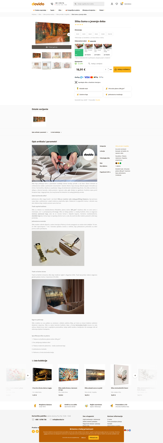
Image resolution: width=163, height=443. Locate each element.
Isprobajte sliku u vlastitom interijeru (89, 82)
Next (69, 34)
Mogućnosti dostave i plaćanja (91, 424)
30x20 (77, 34)
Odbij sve (83, 437)
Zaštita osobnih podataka (90, 421)
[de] (125, 430)
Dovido (98, 100)
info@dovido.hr (58, 420)
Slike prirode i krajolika (63, 14)
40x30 (83, 34)
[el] (130, 430)
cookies (46, 433)
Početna (34, 14)
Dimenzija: (78, 30)
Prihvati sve (93, 437)
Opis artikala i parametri (39, 132)
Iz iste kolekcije (55, 132)
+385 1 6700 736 (40, 420)
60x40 (90, 34)
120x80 (103, 34)
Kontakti (109, 424)
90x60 (96, 34)
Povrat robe (86, 426)
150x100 (110, 34)
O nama (109, 419)
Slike (39, 14)
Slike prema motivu (48, 14)
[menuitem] (40, 10)
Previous (28, 375)
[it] (127, 430)
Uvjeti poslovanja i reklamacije (91, 419)
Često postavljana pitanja (114, 421)
